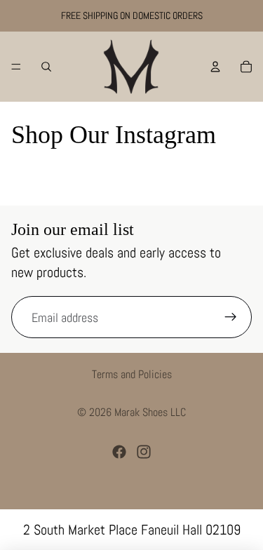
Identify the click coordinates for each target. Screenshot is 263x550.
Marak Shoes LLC (150, 412)
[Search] (46, 66)
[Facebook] (119, 451)
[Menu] (16, 67)
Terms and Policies (132, 374)
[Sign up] (230, 317)
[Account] (215, 66)
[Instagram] (143, 451)
